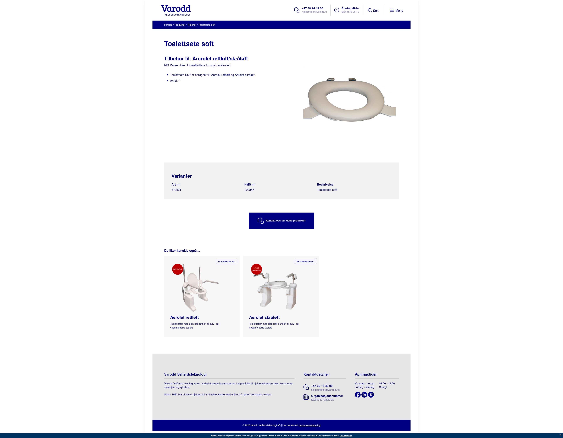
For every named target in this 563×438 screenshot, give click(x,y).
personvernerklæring (309, 425)
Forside (168, 24)
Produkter (180, 24)
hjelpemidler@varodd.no (314, 11)
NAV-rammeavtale (226, 261)
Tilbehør (192, 24)
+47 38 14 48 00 (312, 8)
